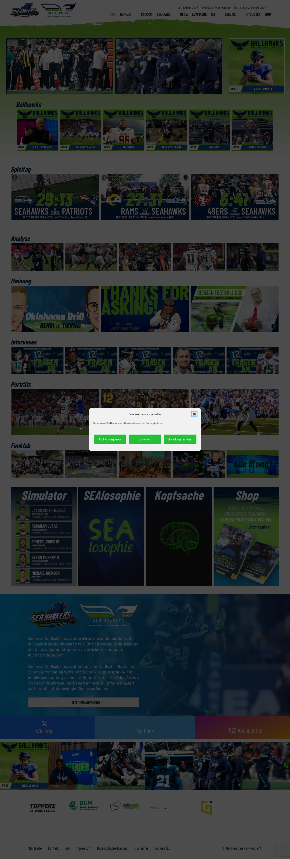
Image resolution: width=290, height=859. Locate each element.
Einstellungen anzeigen (180, 439)
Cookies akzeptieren (110, 439)
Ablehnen (145, 439)
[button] (194, 414)
